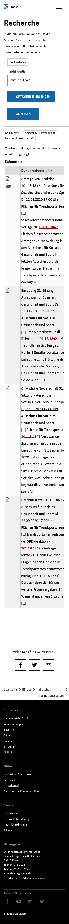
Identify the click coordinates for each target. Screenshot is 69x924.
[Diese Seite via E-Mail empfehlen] (48, 665)
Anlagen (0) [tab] (31, 132)
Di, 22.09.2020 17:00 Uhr (39, 199)
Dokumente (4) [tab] (13, 132)
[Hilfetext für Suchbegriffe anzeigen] (28, 72)
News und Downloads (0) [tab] (19, 138)
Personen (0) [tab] (48, 132)
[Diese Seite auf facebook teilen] (20, 665)
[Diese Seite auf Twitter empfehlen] (34, 665)
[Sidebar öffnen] (58, 6)
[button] (9, 179)
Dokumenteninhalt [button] (35, 170)
